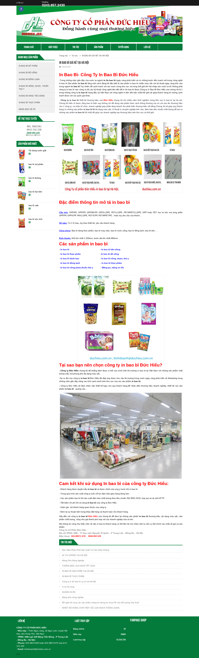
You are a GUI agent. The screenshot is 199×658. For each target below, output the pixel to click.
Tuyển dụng (123, 47)
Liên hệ (147, 47)
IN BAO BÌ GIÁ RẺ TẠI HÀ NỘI (95, 56)
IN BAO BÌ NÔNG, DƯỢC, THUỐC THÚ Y (34, 87)
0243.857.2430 (53, 5)
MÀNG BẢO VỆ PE (27, 109)
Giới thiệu (53, 47)
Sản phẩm (98, 47)
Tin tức (75, 47)
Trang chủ (29, 47)
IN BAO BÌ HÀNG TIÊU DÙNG (32, 96)
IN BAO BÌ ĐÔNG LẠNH (29, 79)
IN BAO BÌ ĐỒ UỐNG (28, 73)
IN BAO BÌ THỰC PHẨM (29, 102)
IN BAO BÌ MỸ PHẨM (28, 66)
